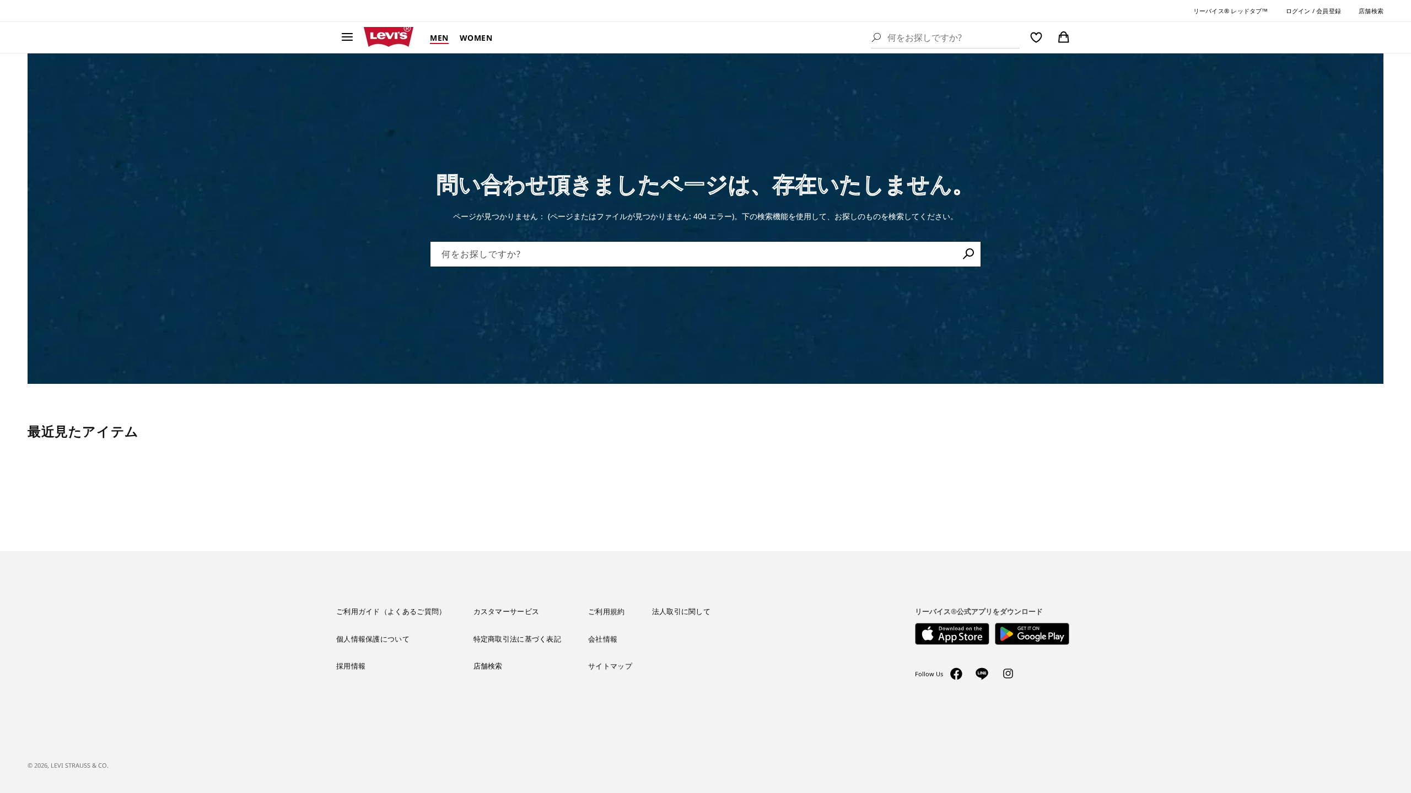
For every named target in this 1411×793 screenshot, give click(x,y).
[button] (347, 37)
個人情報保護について (373, 639)
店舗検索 (1371, 11)
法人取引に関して (681, 611)
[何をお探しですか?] (968, 254)
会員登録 (1328, 11)
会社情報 (602, 639)
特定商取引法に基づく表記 (517, 639)
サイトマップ (610, 666)
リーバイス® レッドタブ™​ (1230, 11)
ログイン (1298, 11)
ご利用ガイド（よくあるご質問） (391, 611)
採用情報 (350, 666)
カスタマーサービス (506, 611)
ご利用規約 (606, 611)
